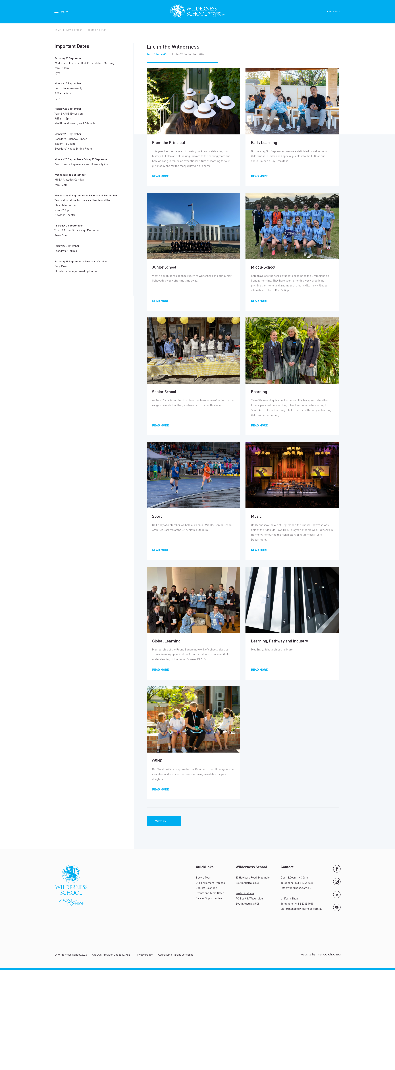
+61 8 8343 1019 (303, 904)
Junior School (164, 267)
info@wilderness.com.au (296, 888)
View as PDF (163, 821)
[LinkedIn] (337, 894)
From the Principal (168, 142)
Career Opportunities (209, 898)
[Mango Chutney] (320, 956)
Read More (160, 176)
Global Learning (166, 640)
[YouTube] (337, 907)
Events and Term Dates (210, 893)
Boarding (259, 391)
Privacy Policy (144, 955)
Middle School (263, 267)
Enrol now (334, 11)
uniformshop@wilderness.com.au (301, 909)
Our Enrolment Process (210, 883)
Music (256, 516)
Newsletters (74, 30)
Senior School (164, 391)
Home (57, 30)
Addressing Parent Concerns (175, 955)
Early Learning (264, 142)
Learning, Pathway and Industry (279, 640)
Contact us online (206, 888)
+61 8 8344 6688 (303, 883)
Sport (157, 516)
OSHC (157, 760)
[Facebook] (337, 868)
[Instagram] (337, 881)
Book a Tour (203, 878)
